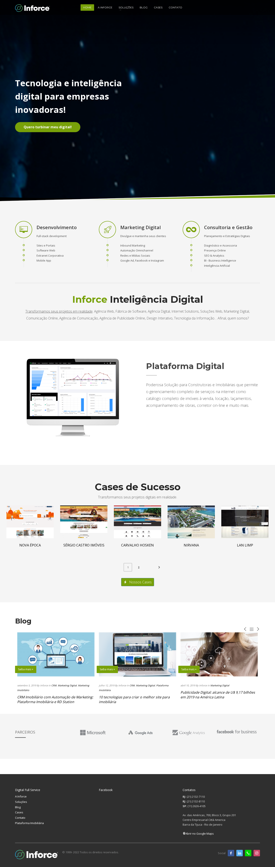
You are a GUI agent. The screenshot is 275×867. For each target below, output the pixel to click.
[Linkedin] (239, 853)
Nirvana (191, 545)
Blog (18, 807)
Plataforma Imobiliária (29, 823)
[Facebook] (231, 853)
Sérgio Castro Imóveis (83, 545)
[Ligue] (248, 853)
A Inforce (21, 796)
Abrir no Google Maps (199, 833)
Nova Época (30, 545)
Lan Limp (245, 545)
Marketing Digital (67, 685)
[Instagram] (257, 853)
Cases (19, 812)
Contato (20, 818)
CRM (54, 685)
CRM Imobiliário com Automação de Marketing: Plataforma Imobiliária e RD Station (55, 699)
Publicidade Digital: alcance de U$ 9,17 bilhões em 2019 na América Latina (217, 694)
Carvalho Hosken (137, 545)
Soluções (21, 802)
